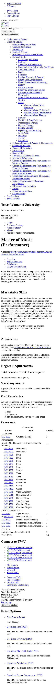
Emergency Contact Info (18, 585)
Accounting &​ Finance (28, 59)
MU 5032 (8, 464)
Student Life (17, 153)
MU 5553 (6, 523)
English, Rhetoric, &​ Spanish (31, 77)
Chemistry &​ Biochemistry (30, 64)
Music (21, 102)
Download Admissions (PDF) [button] (20, 663)
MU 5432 (8, 489)
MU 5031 (8, 461)
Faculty (15, 188)
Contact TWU (13, 582)
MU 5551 (8, 498)
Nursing (21, 118)
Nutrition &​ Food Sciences (30, 120)
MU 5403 (6, 519)
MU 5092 (8, 476)
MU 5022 (8, 458)
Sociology (22, 135)
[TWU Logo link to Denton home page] (5, 23)
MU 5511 (8, 495)
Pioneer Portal (13, 567)
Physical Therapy (26, 125)
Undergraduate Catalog (17, 39)
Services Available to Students (25, 155)
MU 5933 (6, 513)
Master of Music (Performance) (37, 112)
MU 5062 (8, 470)
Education (22, 75)
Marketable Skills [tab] (14, 261)
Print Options (13, 16)
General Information (21, 145)
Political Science (25, 128)
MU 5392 (8, 482)
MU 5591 (8, 507)
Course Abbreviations (22, 191)
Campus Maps (18, 193)
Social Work (23, 133)
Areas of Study (19, 57)
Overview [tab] (11, 259)
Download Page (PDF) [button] (17, 627)
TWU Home (12, 11)
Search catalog (7, 28)
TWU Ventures (13, 198)
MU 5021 (8, 455)
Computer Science (26, 69)
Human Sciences (25, 87)
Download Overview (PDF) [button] (19, 639)
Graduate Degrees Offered (24, 44)
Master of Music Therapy (35, 115)
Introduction (17, 49)
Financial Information (22, 148)
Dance (21, 72)
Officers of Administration (24, 186)
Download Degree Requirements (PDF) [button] (24, 675)
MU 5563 (6, 526)
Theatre (21, 138)
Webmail (11, 570)
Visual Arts (23, 140)
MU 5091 (8, 473)
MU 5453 (8, 516)
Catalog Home (13, 13)
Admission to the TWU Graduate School (32, 347)
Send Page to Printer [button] (16, 617)
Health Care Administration (30, 80)
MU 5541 (8, 492)
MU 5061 (8, 467)
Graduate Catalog (14, 42)
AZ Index (11, 6)
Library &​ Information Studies (31, 90)
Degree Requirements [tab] (16, 266)
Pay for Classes (13, 580)
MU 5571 (8, 501)
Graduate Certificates (21, 47)
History (21, 85)
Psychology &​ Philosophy (29, 130)
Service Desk (13, 572)
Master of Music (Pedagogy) (36, 110)
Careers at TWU (14, 577)
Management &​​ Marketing (30, 92)
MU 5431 (8, 485)
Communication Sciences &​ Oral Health (36, 67)
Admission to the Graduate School (27, 54)
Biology (21, 62)
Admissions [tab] (12, 264)
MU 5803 (6, 437)
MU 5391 (8, 479)
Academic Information (22, 158)
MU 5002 (8, 451)
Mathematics (23, 95)
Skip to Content (14, 3)
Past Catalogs (13, 196)
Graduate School (19, 52)
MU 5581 (8, 504)
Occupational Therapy (28, 123)
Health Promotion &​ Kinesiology (33, 82)
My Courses (12, 565)
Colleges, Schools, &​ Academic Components (32, 143)
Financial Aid (18, 150)
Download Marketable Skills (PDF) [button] (22, 651)
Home (9, 222)
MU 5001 (8, 448)
